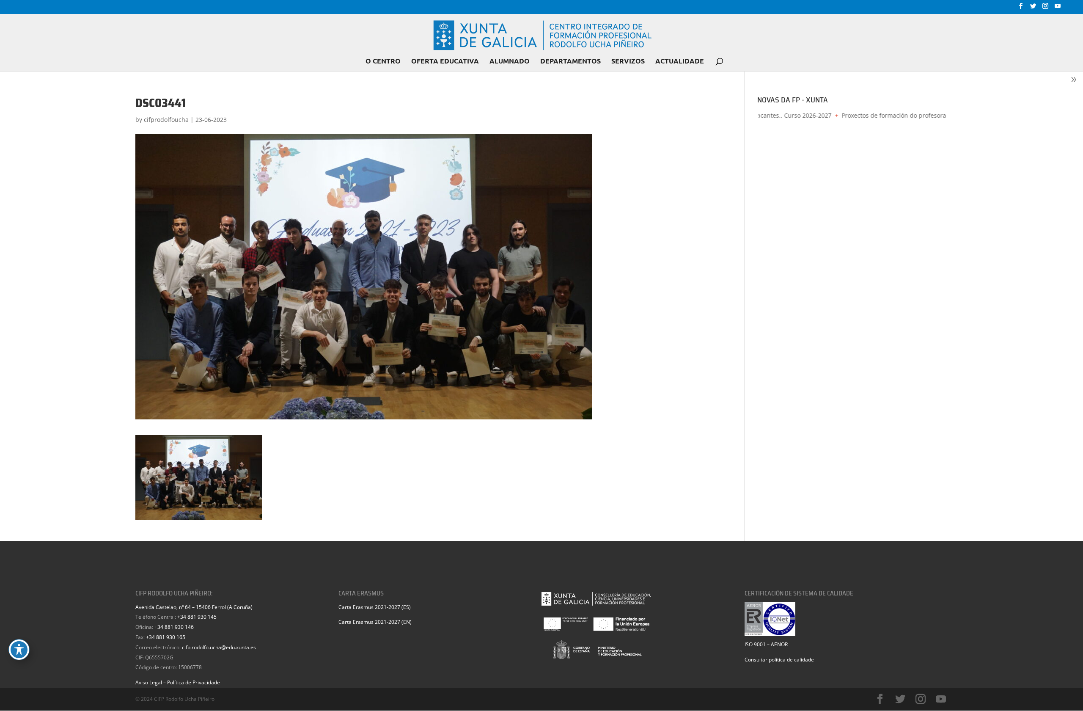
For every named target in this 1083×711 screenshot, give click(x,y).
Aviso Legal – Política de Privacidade (177, 682)
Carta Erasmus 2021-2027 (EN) (375, 622)
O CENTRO (383, 61)
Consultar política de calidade (779, 659)
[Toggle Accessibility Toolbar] (19, 649)
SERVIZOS (628, 61)
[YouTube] (1058, 8)
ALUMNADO (509, 61)
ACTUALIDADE (679, 61)
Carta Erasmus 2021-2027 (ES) (374, 607)
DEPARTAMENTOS (570, 61)
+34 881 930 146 (174, 627)
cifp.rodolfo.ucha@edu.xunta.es (219, 647)
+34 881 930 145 (197, 616)
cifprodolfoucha (166, 120)
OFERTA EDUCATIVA (445, 61)
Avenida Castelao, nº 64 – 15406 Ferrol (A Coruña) (194, 607)
